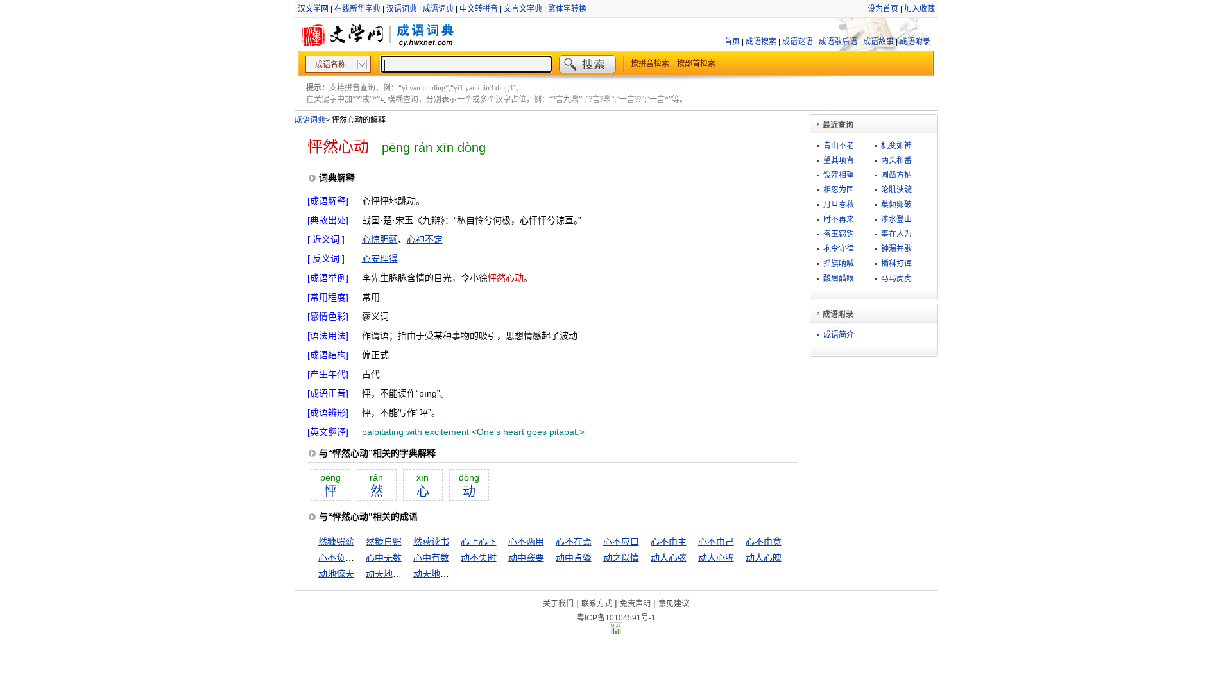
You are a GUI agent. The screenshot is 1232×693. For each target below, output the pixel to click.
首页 (732, 41)
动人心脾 (716, 557)
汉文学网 (313, 8)
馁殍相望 (838, 175)
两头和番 (896, 160)
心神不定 (425, 239)
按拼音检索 (650, 63)
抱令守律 (838, 248)
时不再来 (838, 219)
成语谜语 (797, 41)
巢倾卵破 (896, 204)
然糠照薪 (336, 541)
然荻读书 (431, 541)
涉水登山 (896, 219)
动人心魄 (764, 557)
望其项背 (838, 160)
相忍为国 (838, 189)
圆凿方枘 (896, 175)
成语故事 (878, 41)
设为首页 (883, 8)
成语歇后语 (838, 41)
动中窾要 (526, 557)
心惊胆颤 (380, 239)
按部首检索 (696, 63)
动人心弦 (669, 557)
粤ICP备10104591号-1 (616, 617)
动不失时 (479, 557)
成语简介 (838, 334)
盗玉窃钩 (838, 234)
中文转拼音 (478, 8)
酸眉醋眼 (838, 278)
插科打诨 (896, 263)
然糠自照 (384, 541)
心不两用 (526, 541)
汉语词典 (401, 8)
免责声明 (635, 603)
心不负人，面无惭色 (358, 557)
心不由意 (764, 541)
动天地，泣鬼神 (444, 574)
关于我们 (558, 603)
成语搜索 (761, 41)
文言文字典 (523, 8)
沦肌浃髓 (896, 189)
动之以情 (621, 557)
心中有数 (431, 557)
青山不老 (838, 145)
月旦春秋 (838, 204)
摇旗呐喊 (838, 263)
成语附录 (915, 41)
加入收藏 (919, 8)
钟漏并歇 (896, 248)
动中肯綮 (574, 557)
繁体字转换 (567, 8)
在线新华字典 (357, 8)
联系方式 (596, 603)
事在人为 (896, 234)
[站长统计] (616, 632)
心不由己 (716, 541)
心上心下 (479, 541)
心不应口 (621, 541)
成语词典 (438, 8)
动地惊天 (336, 574)
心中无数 (384, 557)
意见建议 (673, 603)
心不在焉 (574, 541)
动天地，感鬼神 (397, 574)
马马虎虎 (896, 278)
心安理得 (380, 258)
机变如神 (896, 145)
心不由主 (669, 541)
